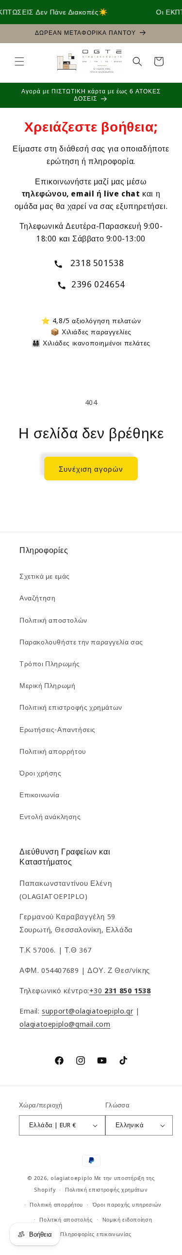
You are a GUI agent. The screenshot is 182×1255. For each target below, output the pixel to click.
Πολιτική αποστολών (53, 620)
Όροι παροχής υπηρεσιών (127, 1204)
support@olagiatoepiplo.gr (87, 1011)
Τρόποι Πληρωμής (49, 663)
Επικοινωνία (39, 794)
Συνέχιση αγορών (91, 469)
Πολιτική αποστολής (66, 1219)
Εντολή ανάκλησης (50, 816)
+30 (120, 990)
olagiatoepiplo (71, 1177)
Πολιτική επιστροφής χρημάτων (70, 707)
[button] (19, 61)
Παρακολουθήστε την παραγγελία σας (81, 641)
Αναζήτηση (37, 597)
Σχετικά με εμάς (44, 576)
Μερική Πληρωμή (47, 685)
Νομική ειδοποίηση (127, 1219)
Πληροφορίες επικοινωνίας (95, 1234)
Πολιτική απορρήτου (52, 751)
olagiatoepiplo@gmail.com (64, 1024)
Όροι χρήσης (40, 772)
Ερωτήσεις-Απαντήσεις (57, 729)
